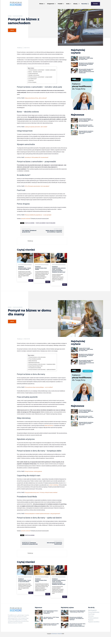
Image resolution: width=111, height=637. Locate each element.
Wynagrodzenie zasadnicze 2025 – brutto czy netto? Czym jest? (86, 132)
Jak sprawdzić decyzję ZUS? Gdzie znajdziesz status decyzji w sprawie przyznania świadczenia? (86, 71)
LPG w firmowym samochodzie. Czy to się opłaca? (37, 186)
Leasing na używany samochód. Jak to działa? (36, 126)
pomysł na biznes (29, 223)
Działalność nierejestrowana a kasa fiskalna (41, 268)
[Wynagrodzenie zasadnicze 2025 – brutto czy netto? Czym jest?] (74, 132)
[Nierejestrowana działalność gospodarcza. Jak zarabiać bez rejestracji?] (74, 64)
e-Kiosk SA (59, 633)
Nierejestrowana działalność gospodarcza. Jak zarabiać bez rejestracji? (86, 64)
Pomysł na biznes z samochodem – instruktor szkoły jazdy (42, 70)
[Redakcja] (22, 241)
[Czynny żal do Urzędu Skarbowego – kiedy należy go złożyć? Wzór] (74, 58)
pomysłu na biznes (25, 218)
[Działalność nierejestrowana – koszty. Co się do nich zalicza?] (25, 258)
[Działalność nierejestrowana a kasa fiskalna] (42, 258)
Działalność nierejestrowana (25, 264)
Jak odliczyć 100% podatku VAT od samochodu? (36, 157)
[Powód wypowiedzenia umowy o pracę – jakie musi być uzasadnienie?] (74, 120)
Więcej (30, 280)
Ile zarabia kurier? (33, 78)
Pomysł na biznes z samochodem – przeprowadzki (40, 77)
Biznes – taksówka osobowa (35, 71)
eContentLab (54, 633)
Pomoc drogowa (32, 82)
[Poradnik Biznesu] (16, 4)
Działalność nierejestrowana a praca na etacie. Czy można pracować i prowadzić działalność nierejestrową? (58, 269)
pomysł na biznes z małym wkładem (45, 223)
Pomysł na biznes (18, 16)
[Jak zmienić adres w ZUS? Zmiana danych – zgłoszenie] (74, 126)
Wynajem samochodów (34, 75)
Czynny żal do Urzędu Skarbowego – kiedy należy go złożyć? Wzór (86, 58)
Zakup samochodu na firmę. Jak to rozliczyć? (36, 98)
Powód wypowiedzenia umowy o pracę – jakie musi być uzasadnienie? (86, 120)
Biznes (9, 16)
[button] (85, 3)
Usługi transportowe (33, 73)
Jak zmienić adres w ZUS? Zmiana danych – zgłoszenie (86, 125)
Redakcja (19, 47)
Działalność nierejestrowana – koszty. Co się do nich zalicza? (24, 268)
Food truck (31, 80)
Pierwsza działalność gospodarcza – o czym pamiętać (38, 214)
